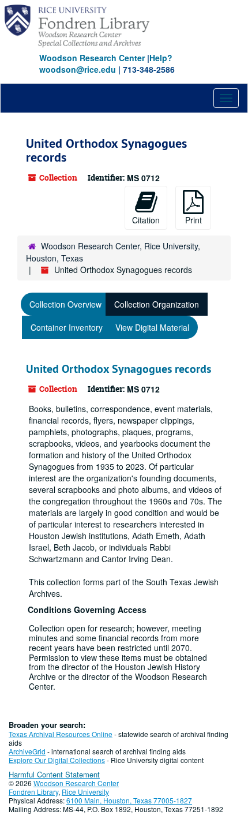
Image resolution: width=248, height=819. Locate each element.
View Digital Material (152, 327)
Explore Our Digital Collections (57, 760)
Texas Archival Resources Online (60, 734)
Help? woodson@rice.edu (105, 63)
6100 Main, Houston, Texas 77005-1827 (129, 800)
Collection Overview (65, 304)
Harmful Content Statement (54, 774)
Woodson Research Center (92, 57)
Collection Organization (156, 304)
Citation (146, 220)
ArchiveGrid (27, 751)
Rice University (85, 791)
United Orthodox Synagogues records (118, 368)
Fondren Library (33, 791)
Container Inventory (67, 327)
